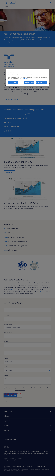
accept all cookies (41, 82)
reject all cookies (29, 82)
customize (13, 82)
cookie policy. (25, 78)
